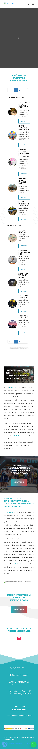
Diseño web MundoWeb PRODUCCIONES (17, 743)
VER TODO (19, 482)
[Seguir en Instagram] (19, 638)
